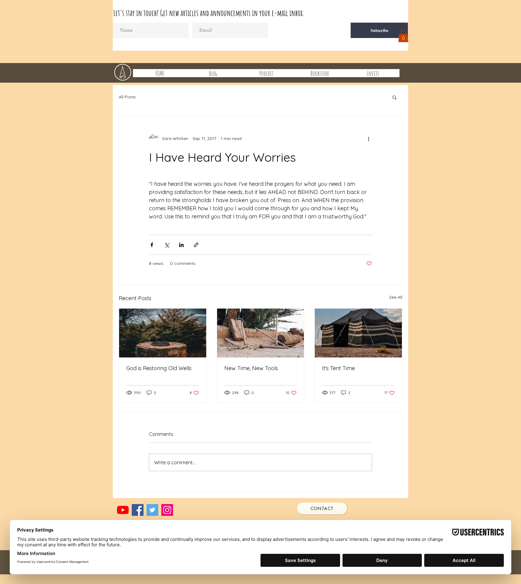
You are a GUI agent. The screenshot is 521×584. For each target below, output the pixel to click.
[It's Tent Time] (358, 333)
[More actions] (368, 138)
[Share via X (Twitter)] (166, 245)
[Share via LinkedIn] (181, 245)
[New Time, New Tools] (260, 333)
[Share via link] (196, 245)
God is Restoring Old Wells (158, 368)
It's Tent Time (338, 368)
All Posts (127, 97)
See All (395, 297)
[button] (403, 36)
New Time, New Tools (251, 368)
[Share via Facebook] (152, 245)
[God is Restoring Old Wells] (162, 333)
